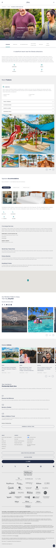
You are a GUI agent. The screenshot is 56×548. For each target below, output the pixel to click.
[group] (28, 361)
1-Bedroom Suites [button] (6, 187)
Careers (3, 448)
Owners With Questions (18, 437)
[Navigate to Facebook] (2, 304)
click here (16, 535)
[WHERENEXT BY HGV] (28, 461)
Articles (41, 44)
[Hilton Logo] (28, 473)
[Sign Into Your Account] (53, 2)
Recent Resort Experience (18, 444)
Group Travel (4, 442)
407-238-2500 (4, 238)
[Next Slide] (53, 170)
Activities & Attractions (33, 44)
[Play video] (14, 319)
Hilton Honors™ (4, 444)
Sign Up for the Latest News (28, 452)
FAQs (2, 439)
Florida (9, 6)
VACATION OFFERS (28, 457)
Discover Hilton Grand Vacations (7, 437)
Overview (8, 44)
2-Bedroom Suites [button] (16, 187)
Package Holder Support (18, 442)
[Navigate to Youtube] (6, 304)
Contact (16, 435)
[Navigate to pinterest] (11, 304)
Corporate (3, 446)
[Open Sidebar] (2, 2)
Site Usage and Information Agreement (31, 445)
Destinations (4, 6)
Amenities (15, 44)
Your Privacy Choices (32, 437)
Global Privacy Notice (30, 439)
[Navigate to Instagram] (9, 304)
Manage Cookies (29, 442)
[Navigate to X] (4, 304)
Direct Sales (16, 439)
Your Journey (47, 44)
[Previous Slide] (47, 170)
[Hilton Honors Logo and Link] (28, 506)
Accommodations (24, 44)
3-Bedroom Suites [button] (26, 187)
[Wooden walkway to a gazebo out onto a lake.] (45, 161)
